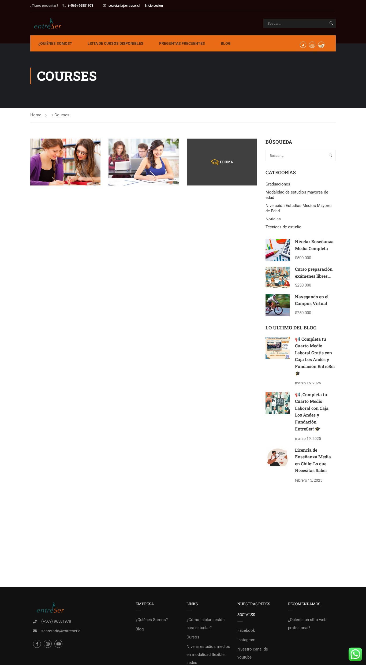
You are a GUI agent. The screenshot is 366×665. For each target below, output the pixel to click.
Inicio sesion (154, 6)
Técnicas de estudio (283, 227)
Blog (226, 43)
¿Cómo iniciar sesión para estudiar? (205, 623)
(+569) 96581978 (81, 6)
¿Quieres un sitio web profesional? (307, 623)
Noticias (273, 219)
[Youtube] (58, 644)
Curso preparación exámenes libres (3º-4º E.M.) (314, 275)
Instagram (246, 639)
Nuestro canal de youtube (252, 653)
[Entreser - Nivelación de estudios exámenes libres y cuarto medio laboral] (50, 23)
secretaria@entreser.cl (124, 6)
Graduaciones (278, 184)
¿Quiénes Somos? (55, 43)
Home (35, 115)
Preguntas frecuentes (182, 43)
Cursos (192, 637)
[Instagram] (48, 644)
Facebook (246, 630)
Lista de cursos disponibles (115, 43)
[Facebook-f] (37, 644)
